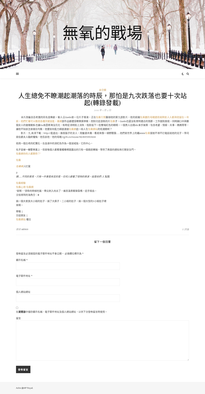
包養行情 (101, 117)
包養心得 (21, 186)
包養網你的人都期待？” (28, 153)
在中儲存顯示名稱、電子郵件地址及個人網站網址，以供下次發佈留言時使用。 (61, 311)
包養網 (72, 129)
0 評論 (185, 229)
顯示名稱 (22, 259)
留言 (18, 318)
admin (24, 229)
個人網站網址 (23, 291)
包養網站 (93, 129)
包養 (112, 121)
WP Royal (28, 387)
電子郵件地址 (24, 275)
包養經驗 (21, 182)
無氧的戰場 (102, 33)
